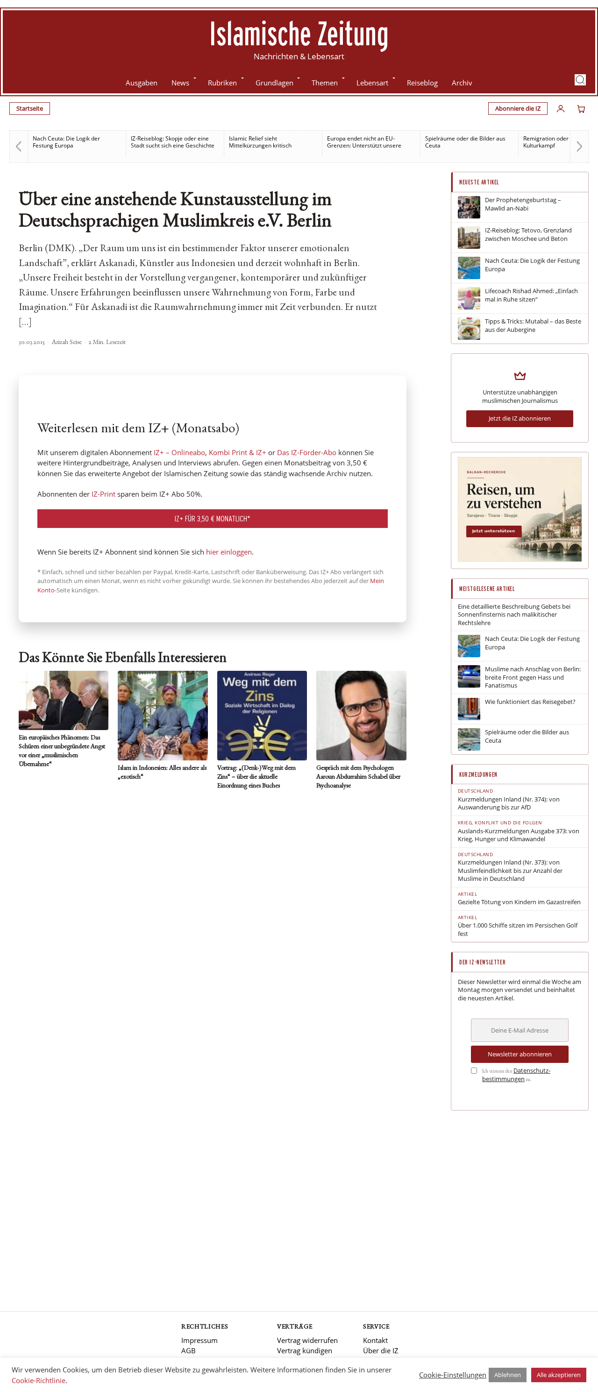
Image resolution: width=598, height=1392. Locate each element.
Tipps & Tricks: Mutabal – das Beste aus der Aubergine (533, 325)
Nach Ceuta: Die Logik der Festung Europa (66, 141)
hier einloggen (229, 551)
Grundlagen (274, 82)
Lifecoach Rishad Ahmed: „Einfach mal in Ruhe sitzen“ (531, 295)
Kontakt (375, 1340)
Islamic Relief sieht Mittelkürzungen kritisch (260, 141)
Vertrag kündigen (304, 1350)
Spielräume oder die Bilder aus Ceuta (465, 141)
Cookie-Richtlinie (38, 1380)
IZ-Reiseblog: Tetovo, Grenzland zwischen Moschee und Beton (528, 234)
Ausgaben (141, 82)
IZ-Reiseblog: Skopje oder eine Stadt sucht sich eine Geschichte (172, 141)
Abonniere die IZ (518, 108)
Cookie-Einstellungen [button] (452, 1374)
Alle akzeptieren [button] (559, 1375)
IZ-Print (103, 494)
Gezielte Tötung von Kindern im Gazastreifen (519, 902)
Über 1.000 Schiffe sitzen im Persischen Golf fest (517, 929)
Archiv (462, 82)
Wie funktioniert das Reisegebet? (530, 702)
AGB (188, 1350)
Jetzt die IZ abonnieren (520, 418)
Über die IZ (381, 1350)
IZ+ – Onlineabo (179, 452)
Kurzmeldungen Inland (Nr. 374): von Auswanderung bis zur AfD (509, 803)
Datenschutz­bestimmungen (516, 1074)
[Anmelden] (560, 108)
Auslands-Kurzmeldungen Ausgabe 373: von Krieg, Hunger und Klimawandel (518, 835)
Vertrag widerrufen (307, 1340)
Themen (325, 82)
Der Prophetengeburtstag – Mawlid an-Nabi (523, 204)
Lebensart (372, 82)
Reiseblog (422, 82)
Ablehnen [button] (507, 1375)
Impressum (199, 1340)
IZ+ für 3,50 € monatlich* (212, 518)
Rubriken (222, 82)
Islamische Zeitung (299, 33)
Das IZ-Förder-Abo (306, 452)
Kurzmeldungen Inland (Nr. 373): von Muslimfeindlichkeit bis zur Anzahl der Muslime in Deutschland (510, 870)
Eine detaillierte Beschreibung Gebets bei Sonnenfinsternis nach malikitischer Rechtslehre (514, 615)
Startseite (29, 108)
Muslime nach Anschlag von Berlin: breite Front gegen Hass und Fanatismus (533, 677)
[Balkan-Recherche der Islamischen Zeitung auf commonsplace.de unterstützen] (520, 559)
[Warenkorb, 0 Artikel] (581, 108)
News (180, 82)
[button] (580, 79)
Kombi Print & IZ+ (237, 452)
